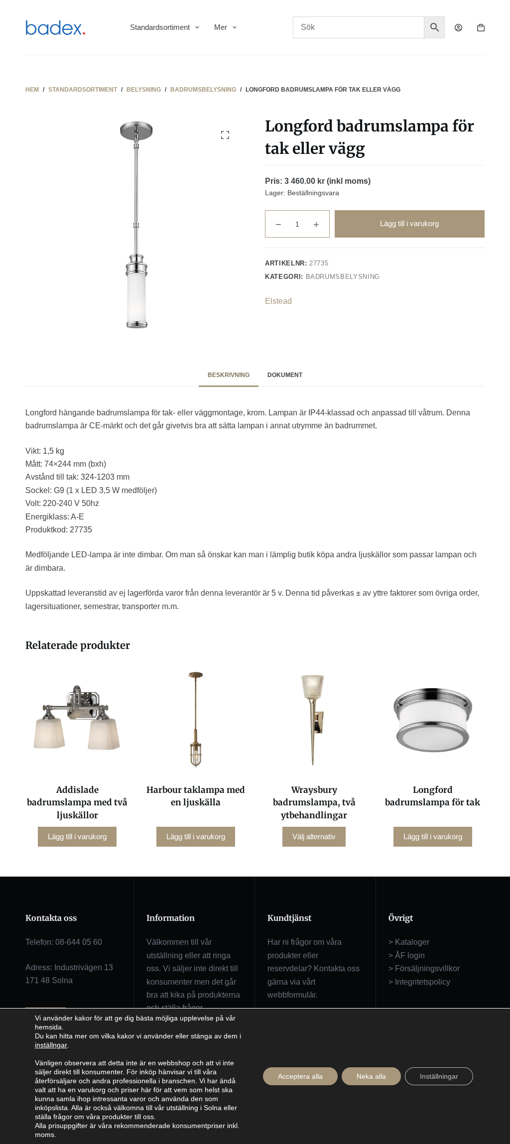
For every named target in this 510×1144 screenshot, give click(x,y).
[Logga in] (458, 27)
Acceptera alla (300, 1076)
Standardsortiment (160, 27)
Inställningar (439, 1076)
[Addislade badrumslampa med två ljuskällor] (77, 719)
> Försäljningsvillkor (424, 968)
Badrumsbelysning (343, 276)
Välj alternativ (314, 836)
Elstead (278, 301)
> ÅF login (406, 955)
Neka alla (371, 1076)
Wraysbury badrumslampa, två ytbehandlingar (314, 802)
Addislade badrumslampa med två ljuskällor (77, 802)
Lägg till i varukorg (409, 223)
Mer (220, 27)
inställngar (51, 1045)
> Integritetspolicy (419, 982)
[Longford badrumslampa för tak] (433, 719)
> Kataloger (408, 942)
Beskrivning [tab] (229, 375)
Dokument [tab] (284, 375)
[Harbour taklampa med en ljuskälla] (196, 719)
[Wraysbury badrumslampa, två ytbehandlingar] (314, 719)
